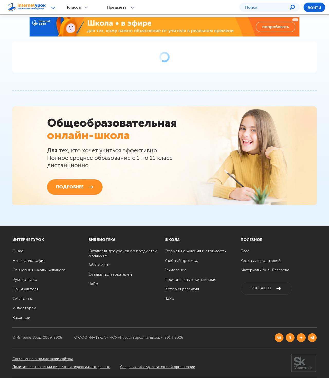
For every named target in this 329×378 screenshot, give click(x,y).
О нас (17, 251)
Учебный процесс (181, 260)
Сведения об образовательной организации (157, 367)
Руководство (24, 279)
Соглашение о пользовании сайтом (42, 359)
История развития (181, 289)
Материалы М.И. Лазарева (265, 270)
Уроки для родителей (261, 260)
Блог (245, 251)
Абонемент (99, 265)
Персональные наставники (189, 279)
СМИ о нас (22, 298)
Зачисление (175, 270)
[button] (54, 8)
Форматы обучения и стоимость (195, 251)
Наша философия (28, 260)
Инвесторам (24, 308)
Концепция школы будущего (39, 270)
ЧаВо (93, 284)
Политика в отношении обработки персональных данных (61, 367)
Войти (314, 8)
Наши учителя (25, 289)
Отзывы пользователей (110, 274)
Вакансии (21, 317)
